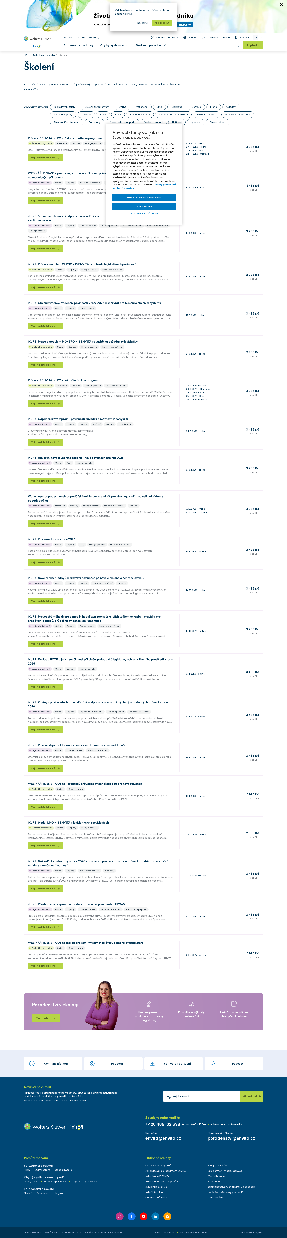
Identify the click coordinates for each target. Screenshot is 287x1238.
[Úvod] (26, 55)
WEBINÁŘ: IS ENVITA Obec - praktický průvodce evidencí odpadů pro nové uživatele (85, 784)
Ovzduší (86, 114)
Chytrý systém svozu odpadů (44, 1177)
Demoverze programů (158, 1165)
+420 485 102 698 (162, 1124)
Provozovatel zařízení (237, 114)
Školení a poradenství (151, 45)
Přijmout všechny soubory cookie (144, 197)
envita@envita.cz (163, 1138)
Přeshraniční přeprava (66, 122)
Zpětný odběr (215, 1197)
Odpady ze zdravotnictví (173, 114)
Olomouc (176, 107)
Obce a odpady (63, 114)
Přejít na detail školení (43, 157)
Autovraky (94, 122)
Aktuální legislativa (156, 1187)
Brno (159, 107)
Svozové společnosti (55, 1181)
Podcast (244, 37)
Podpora (193, 37)
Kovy (118, 114)
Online (122, 107)
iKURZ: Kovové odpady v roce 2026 (51, 539)
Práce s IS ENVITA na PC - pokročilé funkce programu (64, 380)
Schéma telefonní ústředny (227, 1124)
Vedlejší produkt (153, 122)
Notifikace (169, 1232)
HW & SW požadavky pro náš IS (225, 1192)
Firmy (27, 1170)
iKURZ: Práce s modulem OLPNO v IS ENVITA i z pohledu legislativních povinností (82, 264)
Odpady (231, 107)
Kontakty (94, 37)
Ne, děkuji (142, 23)
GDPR (157, 1232)
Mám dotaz (43, 1018)
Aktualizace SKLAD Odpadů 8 (162, 1181)
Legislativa (61, 1193)
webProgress (255, 1232)
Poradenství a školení (39, 1189)
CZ (255, 37)
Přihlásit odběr (252, 1096)
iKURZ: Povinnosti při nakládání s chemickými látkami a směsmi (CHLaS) (76, 745)
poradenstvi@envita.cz (231, 1138)
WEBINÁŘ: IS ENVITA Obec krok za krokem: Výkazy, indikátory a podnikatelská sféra (86, 943)
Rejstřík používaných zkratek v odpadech (231, 1187)
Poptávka (253, 45)
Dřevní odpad (217, 122)
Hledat (237, 45)
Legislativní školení (64, 107)
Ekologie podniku (206, 114)
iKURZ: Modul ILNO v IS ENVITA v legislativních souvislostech (68, 822)
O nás (81, 37)
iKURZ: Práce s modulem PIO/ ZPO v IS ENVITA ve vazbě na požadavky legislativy (83, 341)
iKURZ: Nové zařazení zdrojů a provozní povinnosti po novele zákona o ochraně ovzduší (86, 578)
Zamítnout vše (144, 206)
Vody (103, 114)
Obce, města (31, 1181)
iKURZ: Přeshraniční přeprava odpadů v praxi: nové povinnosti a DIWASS (77, 904)
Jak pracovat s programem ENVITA (165, 1171)
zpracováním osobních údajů (70, 1100)
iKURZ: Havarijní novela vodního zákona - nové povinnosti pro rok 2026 (76, 457)
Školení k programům (97, 107)
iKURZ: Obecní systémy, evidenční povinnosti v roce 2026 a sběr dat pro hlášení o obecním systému (94, 303)
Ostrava (196, 107)
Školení (28, 1193)
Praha (213, 107)
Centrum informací (167, 37)
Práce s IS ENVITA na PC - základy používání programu (65, 138)
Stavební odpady (140, 114)
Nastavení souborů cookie (194, 1232)
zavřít (281, 5)
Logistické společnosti (84, 1181)
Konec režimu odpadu (122, 122)
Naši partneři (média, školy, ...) (225, 1171)
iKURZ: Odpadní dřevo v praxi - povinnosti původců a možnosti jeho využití (78, 419)
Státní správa (42, 1170)
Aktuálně (69, 37)
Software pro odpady (79, 45)
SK (260, 37)
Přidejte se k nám (218, 1165)
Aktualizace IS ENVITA (157, 1176)
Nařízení (177, 122)
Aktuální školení (154, 1192)
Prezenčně (142, 107)
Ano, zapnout (162, 22)
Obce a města (63, 1170)
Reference (214, 1181)
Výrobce (195, 122)
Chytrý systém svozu (114, 45)
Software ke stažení (218, 37)
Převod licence (216, 1176)
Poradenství (43, 1193)
